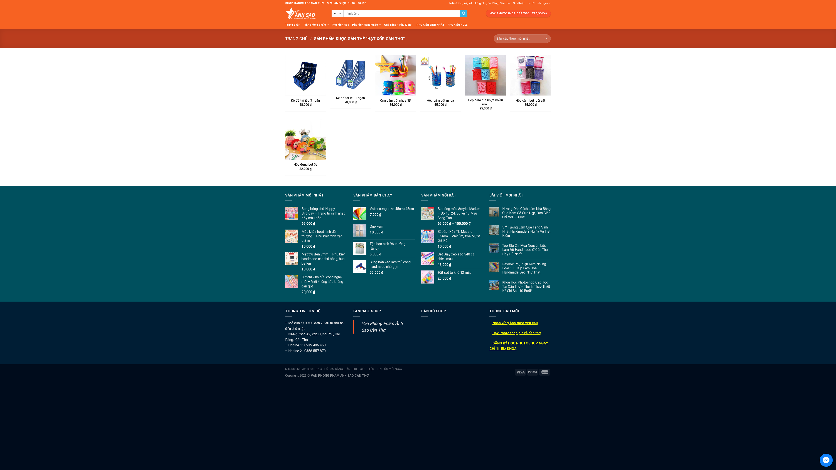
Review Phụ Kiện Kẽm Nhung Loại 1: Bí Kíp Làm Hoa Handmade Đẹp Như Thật (524, 268)
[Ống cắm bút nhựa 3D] (395, 75)
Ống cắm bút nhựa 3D (395, 100)
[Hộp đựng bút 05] (305, 139)
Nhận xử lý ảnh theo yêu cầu (515, 323)
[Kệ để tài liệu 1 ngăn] (350, 74)
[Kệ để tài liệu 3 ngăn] (305, 75)
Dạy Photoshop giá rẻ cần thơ (516, 333)
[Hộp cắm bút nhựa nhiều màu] (485, 75)
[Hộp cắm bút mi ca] (440, 75)
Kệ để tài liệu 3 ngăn (305, 100)
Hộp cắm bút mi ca (440, 100)
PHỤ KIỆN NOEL (457, 24)
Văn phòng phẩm (315, 24)
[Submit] (463, 13)
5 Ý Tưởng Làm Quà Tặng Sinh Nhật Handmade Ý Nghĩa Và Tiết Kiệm (526, 231)
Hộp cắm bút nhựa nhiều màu (485, 102)
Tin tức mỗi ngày (538, 3)
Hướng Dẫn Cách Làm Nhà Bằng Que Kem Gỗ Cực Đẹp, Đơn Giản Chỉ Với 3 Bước (526, 213)
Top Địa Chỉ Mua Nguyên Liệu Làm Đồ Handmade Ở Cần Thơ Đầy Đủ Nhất (525, 249)
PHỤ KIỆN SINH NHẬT (430, 24)
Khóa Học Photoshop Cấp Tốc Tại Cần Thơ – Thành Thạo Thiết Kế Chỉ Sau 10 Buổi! (526, 286)
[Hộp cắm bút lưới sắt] (530, 75)
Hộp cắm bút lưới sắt (530, 100)
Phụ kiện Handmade (365, 24)
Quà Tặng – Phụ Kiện (397, 24)
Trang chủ (291, 24)
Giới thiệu (518, 3)
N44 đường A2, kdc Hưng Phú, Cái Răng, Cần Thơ (479, 3)
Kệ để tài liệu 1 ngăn (350, 98)
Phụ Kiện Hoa (340, 24)
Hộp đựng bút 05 (305, 164)
